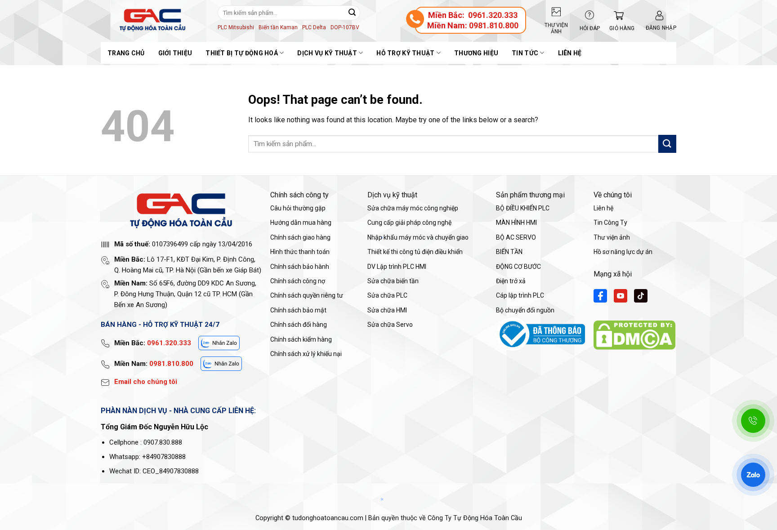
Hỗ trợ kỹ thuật (405, 53)
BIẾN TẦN (509, 251)
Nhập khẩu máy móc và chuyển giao (418, 237)
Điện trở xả (511, 281)
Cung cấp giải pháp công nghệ (409, 222)
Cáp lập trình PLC (520, 295)
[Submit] (352, 12)
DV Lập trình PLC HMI (396, 266)
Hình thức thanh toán (300, 251)
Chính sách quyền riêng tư (306, 295)
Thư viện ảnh (612, 237)
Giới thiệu (175, 53)
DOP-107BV (344, 27)
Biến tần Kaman (278, 27)
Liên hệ (570, 53)
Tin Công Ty (610, 222)
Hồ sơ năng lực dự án (623, 251)
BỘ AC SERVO (516, 237)
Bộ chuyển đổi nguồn (525, 310)
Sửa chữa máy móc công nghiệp (412, 208)
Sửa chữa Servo (390, 324)
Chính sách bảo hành (299, 266)
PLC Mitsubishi (236, 27)
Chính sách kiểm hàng (301, 339)
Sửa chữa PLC (387, 295)
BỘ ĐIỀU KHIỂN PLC (522, 208)
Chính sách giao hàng (300, 237)
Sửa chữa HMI (387, 310)
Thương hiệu (476, 53)
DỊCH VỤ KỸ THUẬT (327, 53)
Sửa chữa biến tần (393, 281)
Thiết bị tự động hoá (241, 53)
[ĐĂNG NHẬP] (659, 15)
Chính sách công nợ (297, 281)
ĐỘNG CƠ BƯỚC (518, 266)
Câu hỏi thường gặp (298, 208)
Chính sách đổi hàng (298, 324)
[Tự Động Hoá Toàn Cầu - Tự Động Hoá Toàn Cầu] (152, 20)
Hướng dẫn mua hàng (300, 222)
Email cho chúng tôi (145, 382)
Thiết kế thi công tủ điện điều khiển (415, 251)
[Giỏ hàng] (616, 15)
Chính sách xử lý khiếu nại (306, 353)
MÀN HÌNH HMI (516, 222)
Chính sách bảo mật (298, 310)
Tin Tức (525, 53)
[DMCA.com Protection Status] (634, 334)
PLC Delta (314, 27)
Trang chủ (126, 53)
